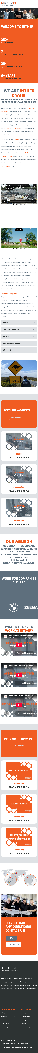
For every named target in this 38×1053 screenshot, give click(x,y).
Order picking (25, 1016)
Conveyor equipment (28, 1027)
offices (17, 140)
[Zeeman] (12, 607)
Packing (23, 1023)
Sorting (23, 1020)
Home (3, 11)
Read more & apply (19, 457)
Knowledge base (6, 1027)
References (5, 1023)
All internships (18, 746)
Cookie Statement (9, 1044)
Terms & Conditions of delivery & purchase (17, 1048)
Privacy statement (24, 1044)
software (7, 128)
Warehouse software (8, 1016)
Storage (23, 1013)
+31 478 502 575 (13, 945)
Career (20, 11)
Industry (4, 1020)
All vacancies (16, 417)
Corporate (11, 11)
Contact (11, 938)
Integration (5, 1013)
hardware (16, 128)
